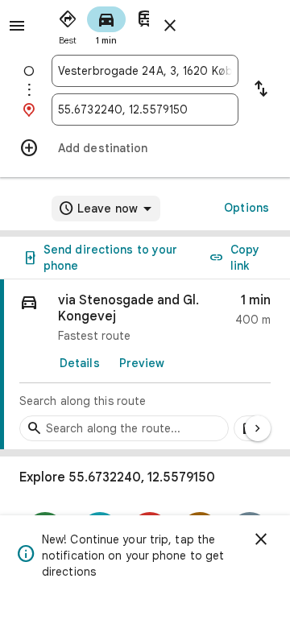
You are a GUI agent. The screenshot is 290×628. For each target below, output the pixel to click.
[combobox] (145, 71)
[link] (145, 364)
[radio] (67, 24)
